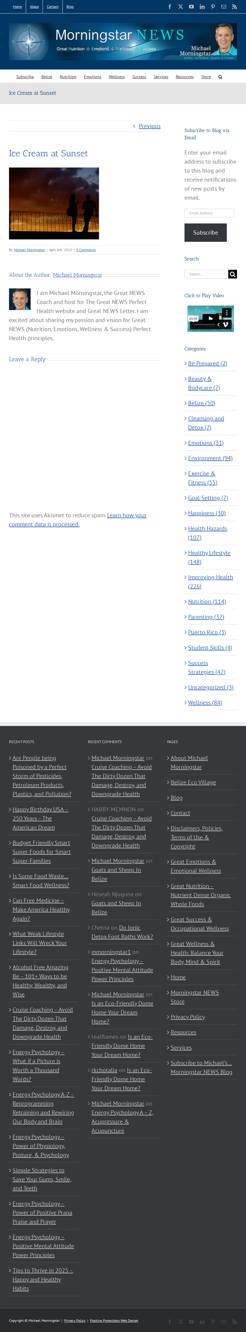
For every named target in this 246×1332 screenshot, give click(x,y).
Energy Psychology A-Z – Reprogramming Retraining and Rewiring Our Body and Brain (43, 1108)
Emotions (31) (206, 443)
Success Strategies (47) (207, 667)
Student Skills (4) (210, 647)
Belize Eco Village (193, 782)
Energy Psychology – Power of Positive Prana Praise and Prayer (42, 1213)
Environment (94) (210, 458)
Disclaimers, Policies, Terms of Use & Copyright (197, 837)
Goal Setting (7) (208, 498)
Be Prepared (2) (207, 363)
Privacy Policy (188, 1017)
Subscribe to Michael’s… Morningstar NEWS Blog (201, 1067)
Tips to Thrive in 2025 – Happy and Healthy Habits (43, 1279)
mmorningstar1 (111, 952)
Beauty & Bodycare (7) (204, 383)
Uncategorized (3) (211, 687)
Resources (183, 1032)
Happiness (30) (207, 513)
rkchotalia (104, 1070)
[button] (220, 76)
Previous (149, 126)
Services (181, 1047)
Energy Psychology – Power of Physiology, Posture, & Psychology (41, 1146)
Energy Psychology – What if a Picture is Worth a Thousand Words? (38, 1065)
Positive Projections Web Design (114, 1320)
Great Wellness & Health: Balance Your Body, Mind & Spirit (197, 953)
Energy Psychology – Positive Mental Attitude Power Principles (43, 1246)
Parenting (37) (206, 617)
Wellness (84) (205, 702)
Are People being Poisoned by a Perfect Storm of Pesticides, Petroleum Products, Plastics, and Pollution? (42, 776)
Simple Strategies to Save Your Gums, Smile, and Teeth (42, 1179)
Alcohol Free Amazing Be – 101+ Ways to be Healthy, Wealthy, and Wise (40, 980)
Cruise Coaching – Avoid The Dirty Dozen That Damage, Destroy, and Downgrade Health (43, 1023)
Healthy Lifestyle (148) (209, 557)
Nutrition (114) (207, 601)
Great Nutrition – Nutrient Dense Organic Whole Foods (201, 895)
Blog (177, 797)
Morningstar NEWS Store (195, 997)
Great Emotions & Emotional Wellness (196, 866)
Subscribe (205, 232)
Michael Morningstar (29, 250)
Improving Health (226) (210, 581)
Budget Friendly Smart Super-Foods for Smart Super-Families (42, 852)
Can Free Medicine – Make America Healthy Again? (41, 909)
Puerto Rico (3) (207, 632)
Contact (180, 813)
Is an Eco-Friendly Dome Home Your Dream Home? (122, 1012)
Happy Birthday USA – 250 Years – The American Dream (40, 818)
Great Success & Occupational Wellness (200, 923)
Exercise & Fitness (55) (203, 477)
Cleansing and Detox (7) (206, 422)
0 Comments (86, 250)
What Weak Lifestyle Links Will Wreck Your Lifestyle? (40, 943)
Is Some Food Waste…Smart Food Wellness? (41, 880)
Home (178, 977)
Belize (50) (201, 403)
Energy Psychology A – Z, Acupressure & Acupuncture (123, 1121)
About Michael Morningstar (189, 762)
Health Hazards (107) (207, 532)
